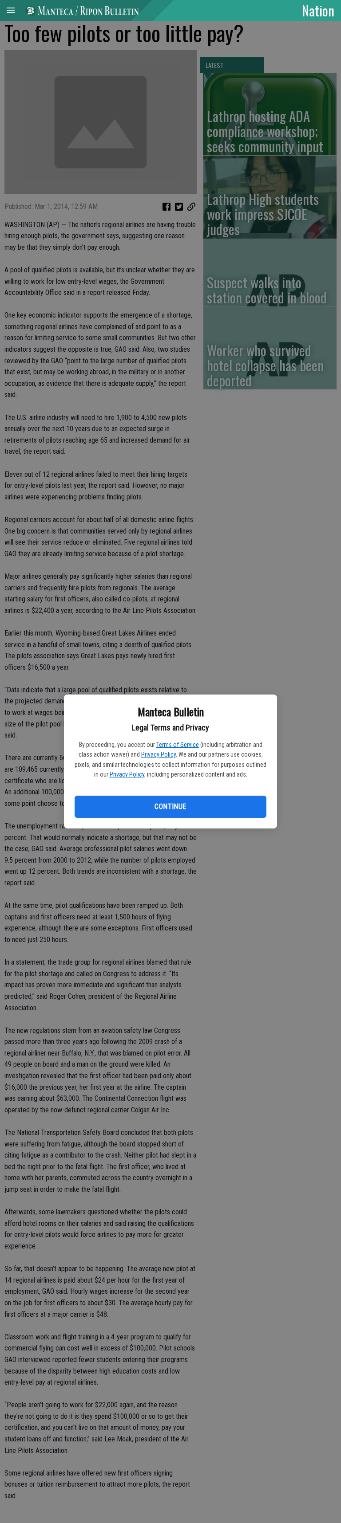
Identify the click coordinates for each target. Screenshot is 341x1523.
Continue (170, 806)
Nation (318, 10)
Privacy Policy (158, 754)
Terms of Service (177, 744)
